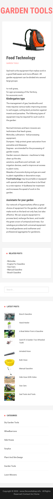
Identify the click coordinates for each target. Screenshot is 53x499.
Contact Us (28, 494)
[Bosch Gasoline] (18, 317)
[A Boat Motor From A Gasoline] (23, 334)
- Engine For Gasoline (15, 264)
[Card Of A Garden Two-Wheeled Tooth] (26, 345)
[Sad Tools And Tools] (19, 397)
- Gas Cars (10, 267)
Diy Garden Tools (11, 422)
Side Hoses (9, 440)
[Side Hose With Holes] (20, 380)
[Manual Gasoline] (18, 371)
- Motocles (10, 261)
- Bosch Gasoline (13, 272)
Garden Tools (12, 63)
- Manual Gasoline (14, 269)
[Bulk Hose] (15, 363)
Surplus (7, 448)
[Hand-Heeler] (16, 325)
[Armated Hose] (17, 354)
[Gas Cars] (15, 388)
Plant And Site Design (13, 457)
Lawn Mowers (10, 475)
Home (36, 494)
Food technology (13, 179)
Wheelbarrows (10, 431)
